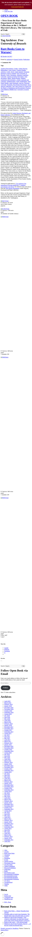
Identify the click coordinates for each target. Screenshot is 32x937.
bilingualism (4, 70)
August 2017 (8, 733)
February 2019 (8, 704)
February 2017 (8, 743)
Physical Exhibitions (10, 868)
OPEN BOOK (9, 15)
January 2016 (8, 764)
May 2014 (7, 796)
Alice (5, 850)
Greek (8, 75)
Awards (6, 851)
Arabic (16, 68)
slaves (29, 84)
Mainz (9, 78)
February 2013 (8, 820)
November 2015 (8, 767)
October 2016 (8, 749)
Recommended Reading (11, 877)
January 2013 (8, 822)
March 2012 (7, 835)
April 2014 (7, 798)
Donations (7, 858)
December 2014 (8, 785)
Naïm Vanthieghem (21, 81)
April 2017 (7, 740)
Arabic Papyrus (22, 68)
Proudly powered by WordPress (10, 928)
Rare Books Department (20, 84)
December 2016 (8, 746)
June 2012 (7, 830)
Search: (3, 34)
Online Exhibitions (9, 866)
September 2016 (8, 751)
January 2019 (8, 706)
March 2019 (7, 703)
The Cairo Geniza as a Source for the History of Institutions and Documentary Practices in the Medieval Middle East (16, 88)
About (6, 9)
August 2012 (8, 828)
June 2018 (7, 717)
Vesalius (6, 884)
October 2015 (8, 769)
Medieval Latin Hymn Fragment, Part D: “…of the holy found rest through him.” (17, 924)
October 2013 (8, 807)
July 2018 (7, 715)
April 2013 (7, 817)
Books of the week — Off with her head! (15, 922)
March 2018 (7, 722)
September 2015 (8, 770)
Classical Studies (21, 70)
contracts (3, 72)
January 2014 (8, 802)
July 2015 (7, 773)
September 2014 (8, 790)
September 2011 (8, 839)
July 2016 (7, 754)
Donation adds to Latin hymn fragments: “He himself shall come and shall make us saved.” (17, 915)
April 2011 (7, 841)
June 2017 (7, 736)
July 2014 (7, 793)
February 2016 (8, 762)
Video (6, 885)
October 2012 (8, 825)
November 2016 (8, 748)
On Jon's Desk (8, 864)
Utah (2, 91)
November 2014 (8, 786)
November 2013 (8, 806)
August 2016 (8, 752)
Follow (5, 688)
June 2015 (7, 775)
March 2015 (7, 780)
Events (6, 860)
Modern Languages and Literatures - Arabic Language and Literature (15, 80)
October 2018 (8, 711)
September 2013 (8, 809)
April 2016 (7, 759)
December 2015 (8, 765)
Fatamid (13, 73)
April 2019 (7, 701)
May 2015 (7, 777)
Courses (6, 856)
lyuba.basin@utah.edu (17, 7)
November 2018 (8, 709)
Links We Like (8, 11)
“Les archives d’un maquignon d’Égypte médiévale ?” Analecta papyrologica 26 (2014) (13, 185)
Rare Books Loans (9, 872)
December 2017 (8, 727)
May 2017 (7, 738)
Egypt (12, 72)
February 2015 (8, 781)
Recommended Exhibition (11, 874)
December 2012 (8, 823)
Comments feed (8, 897)
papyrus (21, 83)
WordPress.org (8, 899)
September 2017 (8, 732)
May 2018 (7, 719)
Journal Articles (18, 59)
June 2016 (7, 756)
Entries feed (7, 896)
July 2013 (7, 812)
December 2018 (8, 707)
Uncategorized (8, 882)
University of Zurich (23, 89)
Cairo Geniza (12, 70)
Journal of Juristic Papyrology (15, 76)
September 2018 (8, 712)
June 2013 (7, 814)
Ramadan (10, 84)
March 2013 (7, 819)
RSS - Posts (7, 902)
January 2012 (8, 838)
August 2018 (8, 714)
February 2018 (8, 723)
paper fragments (13, 83)
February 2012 (8, 836)
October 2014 (8, 788)
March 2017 (7, 741)
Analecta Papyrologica (7, 68)
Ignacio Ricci (4, 930)
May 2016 (7, 757)
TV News (7, 880)
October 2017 (8, 730)
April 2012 (7, 833)
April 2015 (7, 778)
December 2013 (8, 804)
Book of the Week (9, 853)
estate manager (19, 72)
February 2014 (8, 801)
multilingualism (11, 81)
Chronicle (7, 855)
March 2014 (7, 799)
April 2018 (7, 720)
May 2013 (7, 815)
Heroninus (13, 75)
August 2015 (8, 772)
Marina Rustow (16, 78)
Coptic (8, 72)
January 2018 (8, 725)
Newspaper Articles (9, 863)
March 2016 (7, 761)
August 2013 (8, 810)
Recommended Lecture (10, 876)
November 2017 (8, 728)
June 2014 (7, 794)
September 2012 (8, 827)
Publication (26, 59)
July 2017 (7, 735)
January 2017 (8, 744)
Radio (6, 871)
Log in (6, 894)
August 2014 (8, 791)
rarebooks (9, 59)
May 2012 (7, 831)
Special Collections (6, 86)
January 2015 (8, 783)
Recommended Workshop (11, 879)
